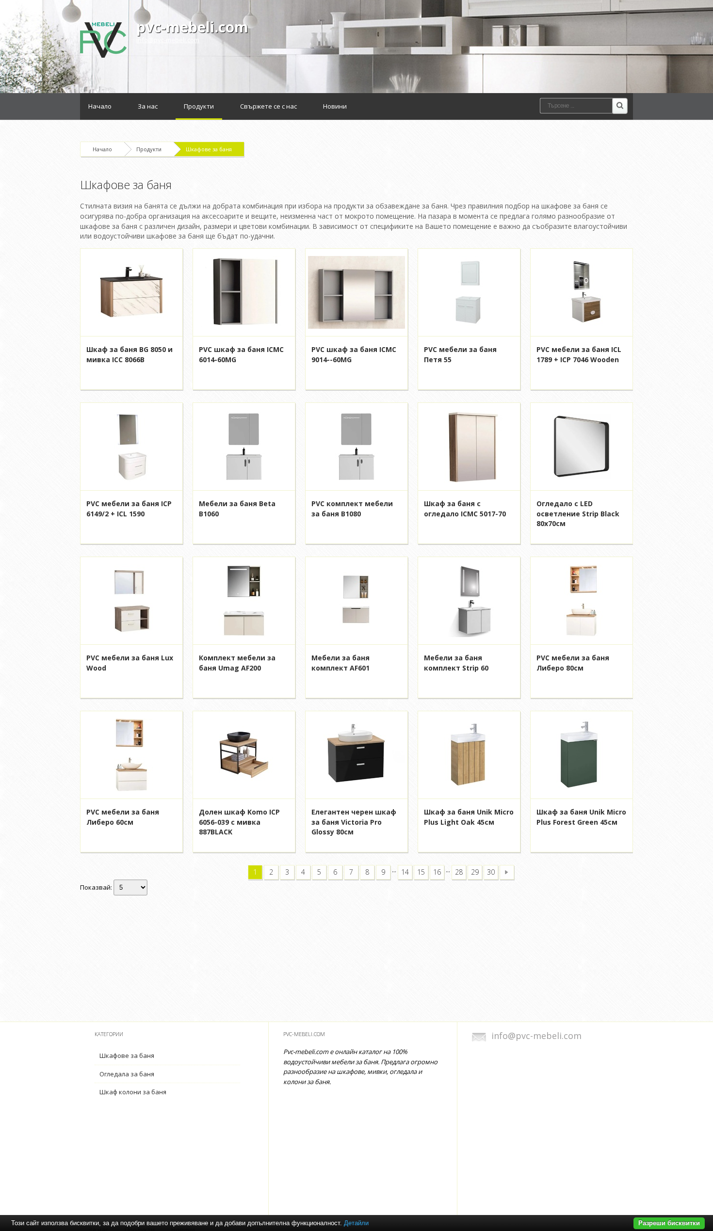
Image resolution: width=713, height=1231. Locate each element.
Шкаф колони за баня (132, 1091)
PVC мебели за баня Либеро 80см (572, 662)
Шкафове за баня (209, 149)
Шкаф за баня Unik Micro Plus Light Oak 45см (469, 817)
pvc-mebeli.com (192, 27)
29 (475, 872)
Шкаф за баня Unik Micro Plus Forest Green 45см (581, 817)
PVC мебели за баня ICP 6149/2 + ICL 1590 (129, 508)
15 (421, 872)
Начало (100, 106)
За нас (148, 106)
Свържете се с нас (268, 106)
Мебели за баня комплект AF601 (340, 662)
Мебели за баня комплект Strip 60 (456, 662)
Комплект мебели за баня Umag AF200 (237, 662)
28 (459, 872)
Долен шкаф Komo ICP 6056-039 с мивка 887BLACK (239, 822)
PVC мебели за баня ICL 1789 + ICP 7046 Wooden (578, 354)
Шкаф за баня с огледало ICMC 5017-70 (465, 508)
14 (405, 872)
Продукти (199, 106)
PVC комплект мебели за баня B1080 (352, 508)
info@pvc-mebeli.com (167, 39)
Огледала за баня (126, 1074)
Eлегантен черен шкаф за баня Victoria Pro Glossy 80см (353, 822)
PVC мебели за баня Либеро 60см (122, 817)
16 (437, 872)
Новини (335, 106)
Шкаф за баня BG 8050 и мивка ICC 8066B (129, 354)
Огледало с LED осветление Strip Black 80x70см (577, 513)
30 (491, 872)
